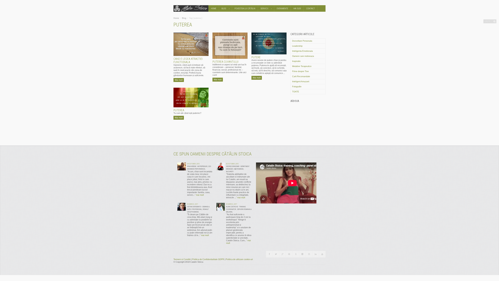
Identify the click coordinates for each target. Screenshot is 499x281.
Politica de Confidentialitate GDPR (208, 259)
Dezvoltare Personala (302, 41)
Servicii (265, 8)
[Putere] (269, 44)
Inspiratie (296, 61)
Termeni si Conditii (182, 259)
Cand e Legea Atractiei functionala (188, 60)
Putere (256, 57)
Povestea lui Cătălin (245, 8)
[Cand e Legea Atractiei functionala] (191, 44)
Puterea (178, 110)
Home (213, 8)
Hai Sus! (297, 8)
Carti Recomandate (301, 76)
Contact (310, 8)
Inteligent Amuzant (300, 81)
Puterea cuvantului (225, 61)
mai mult (200, 195)
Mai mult (179, 80)
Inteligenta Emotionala (302, 51)
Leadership (297, 46)
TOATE (295, 92)
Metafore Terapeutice (301, 66)
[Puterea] (191, 97)
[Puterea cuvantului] (230, 46)
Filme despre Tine (300, 71)
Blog (224, 8)
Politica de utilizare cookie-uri (239, 259)
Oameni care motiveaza (303, 56)
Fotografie (296, 86)
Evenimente (282, 8)
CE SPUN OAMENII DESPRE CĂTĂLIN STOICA (212, 154)
